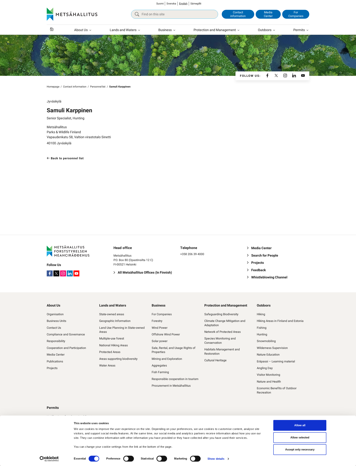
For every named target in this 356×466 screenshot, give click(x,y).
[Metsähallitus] (72, 14)
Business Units (56, 321)
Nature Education (268, 355)
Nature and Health (269, 382)
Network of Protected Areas (222, 332)
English (183, 4)
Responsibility (56, 341)
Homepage (53, 87)
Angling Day (265, 368)
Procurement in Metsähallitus (171, 386)
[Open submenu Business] (174, 30)
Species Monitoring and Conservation (220, 341)
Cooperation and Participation (66, 348)
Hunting (262, 334)
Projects (52, 368)
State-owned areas (111, 314)
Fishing (261, 328)
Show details (215, 458)
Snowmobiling (266, 341)
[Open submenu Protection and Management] (238, 30)
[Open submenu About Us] (90, 30)
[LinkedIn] (294, 75)
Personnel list (98, 87)
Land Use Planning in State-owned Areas (122, 330)
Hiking (261, 314)
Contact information (238, 14)
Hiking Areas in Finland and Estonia (280, 321)
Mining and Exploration (167, 359)
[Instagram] (285, 75)
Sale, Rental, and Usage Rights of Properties (173, 350)
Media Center (268, 14)
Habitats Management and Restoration (222, 351)
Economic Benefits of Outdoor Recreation (276, 390)
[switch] (128, 459)
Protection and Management (215, 30)
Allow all (299, 425)
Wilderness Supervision (272, 348)
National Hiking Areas (113, 345)
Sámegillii (195, 4)
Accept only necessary (299, 449)
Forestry (157, 321)
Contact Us (54, 328)
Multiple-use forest (111, 339)
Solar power (159, 341)
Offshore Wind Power (166, 334)
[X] (276, 75)
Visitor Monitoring (268, 375)
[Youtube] (303, 75)
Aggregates (159, 366)
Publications (55, 361)
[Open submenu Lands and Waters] (139, 30)
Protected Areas (109, 352)
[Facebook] (267, 75)
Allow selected (299, 437)
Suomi (160, 4)
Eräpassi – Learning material (276, 361)
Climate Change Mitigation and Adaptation (224, 323)
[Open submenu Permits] (307, 30)
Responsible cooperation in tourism (175, 379)
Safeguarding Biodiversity (221, 314)
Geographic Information (115, 321)
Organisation (55, 314)
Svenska (171, 4)
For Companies (295, 14)
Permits (299, 30)
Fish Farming (160, 372)
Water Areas (107, 366)
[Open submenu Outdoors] (274, 30)
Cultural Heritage (215, 360)
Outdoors (264, 30)
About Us (81, 30)
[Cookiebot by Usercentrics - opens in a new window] (49, 459)
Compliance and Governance (66, 334)
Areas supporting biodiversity (118, 359)
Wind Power (159, 328)
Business (165, 30)
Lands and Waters (123, 30)
